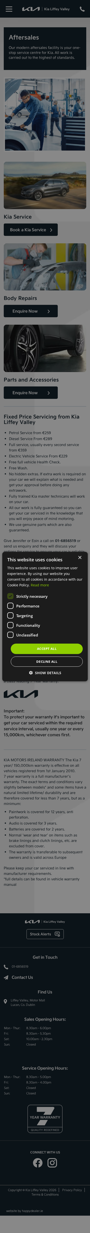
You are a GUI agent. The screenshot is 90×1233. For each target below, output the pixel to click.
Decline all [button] (46, 661)
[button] (45, 672)
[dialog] (45, 616)
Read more (40, 585)
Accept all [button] (46, 648)
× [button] (80, 557)
